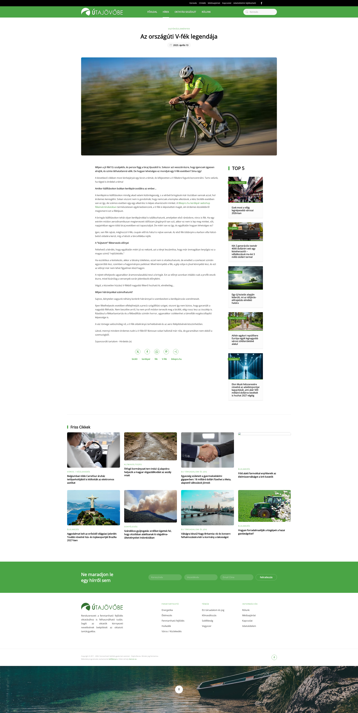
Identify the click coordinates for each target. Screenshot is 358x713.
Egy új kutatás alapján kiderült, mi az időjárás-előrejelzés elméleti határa (244, 298)
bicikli (134, 359)
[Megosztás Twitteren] (137, 351)
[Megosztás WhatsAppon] (156, 351)
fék (156, 359)
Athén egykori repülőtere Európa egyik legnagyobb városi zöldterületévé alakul (245, 340)
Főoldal (152, 11)
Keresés (193, 3)
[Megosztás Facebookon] (147, 351)
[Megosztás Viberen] (175, 351)
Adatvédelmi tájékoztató (244, 3)
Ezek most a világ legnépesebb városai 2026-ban (243, 210)
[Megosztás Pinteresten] (166, 351)
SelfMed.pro (113, 659)
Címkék (202, 3)
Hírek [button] (166, 11)
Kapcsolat (226, 3)
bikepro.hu (176, 359)
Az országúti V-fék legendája (179, 36)
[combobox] (260, 12)
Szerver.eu (133, 659)
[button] (179, 689)
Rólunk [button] (206, 11)
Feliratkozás (266, 577)
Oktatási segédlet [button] (185, 11)
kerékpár (146, 359)
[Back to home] (102, 12)
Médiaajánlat (214, 3)
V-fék (164, 359)
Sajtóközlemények (179, 28)
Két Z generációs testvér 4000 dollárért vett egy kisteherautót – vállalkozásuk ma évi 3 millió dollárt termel (244, 251)
